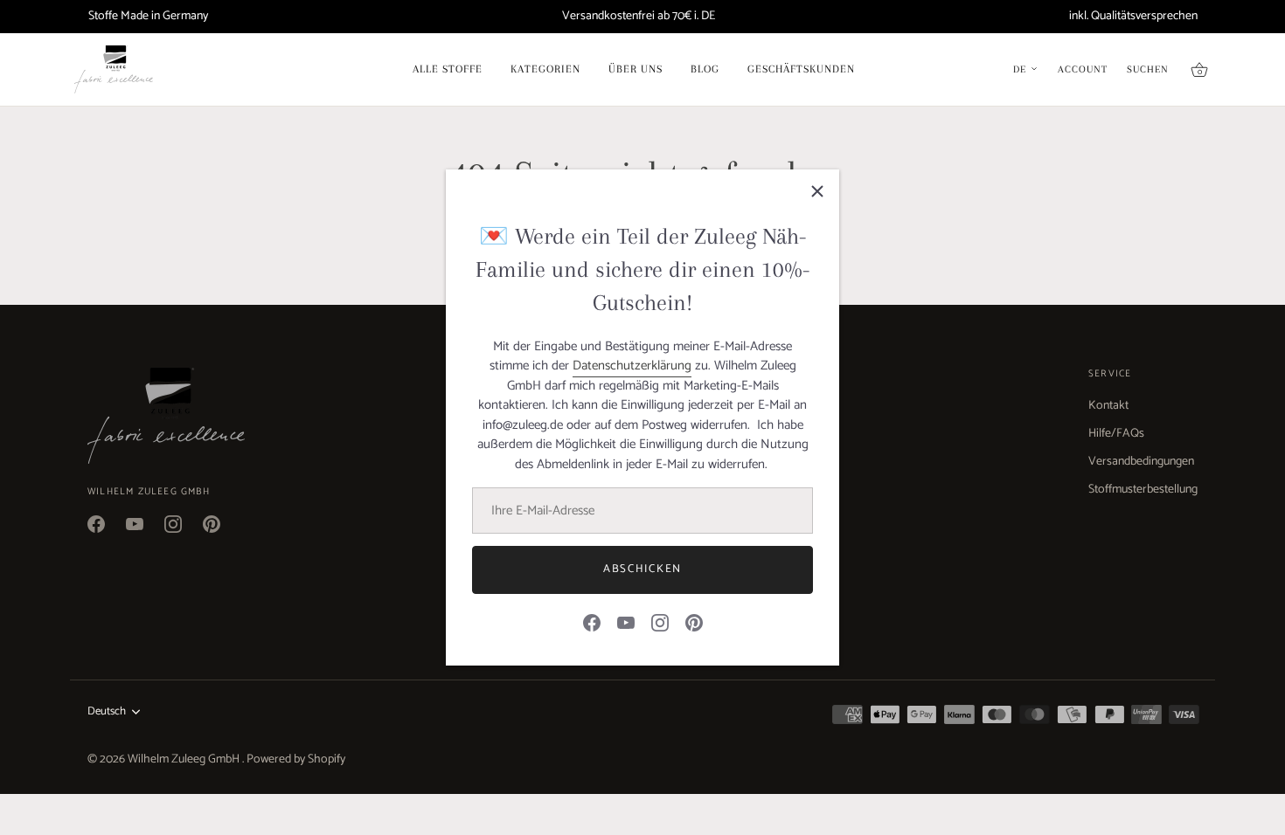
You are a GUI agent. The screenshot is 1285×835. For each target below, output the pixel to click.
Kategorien (545, 69)
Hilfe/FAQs (1116, 434)
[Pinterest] (694, 622)
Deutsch (106, 712)
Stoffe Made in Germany (148, 16)
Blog (705, 69)
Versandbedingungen (1141, 462)
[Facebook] (592, 622)
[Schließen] (817, 191)
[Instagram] (660, 622)
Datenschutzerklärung (632, 365)
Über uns (635, 69)
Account (1083, 70)
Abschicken (642, 569)
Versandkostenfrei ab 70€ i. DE (638, 16)
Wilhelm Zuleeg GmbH (185, 759)
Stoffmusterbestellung (1143, 490)
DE (1019, 70)
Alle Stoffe (448, 69)
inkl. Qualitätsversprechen (1133, 16)
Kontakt (1108, 406)
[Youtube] (626, 622)
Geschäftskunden (801, 69)
